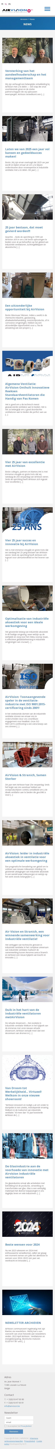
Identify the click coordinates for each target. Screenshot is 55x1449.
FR (2, 4)
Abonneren (13, 1432)
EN (9, 4)
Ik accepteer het (19, 1426)
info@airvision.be (12, 1406)
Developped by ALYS (18, 1444)
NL (6, 4)
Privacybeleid (26, 1426)
